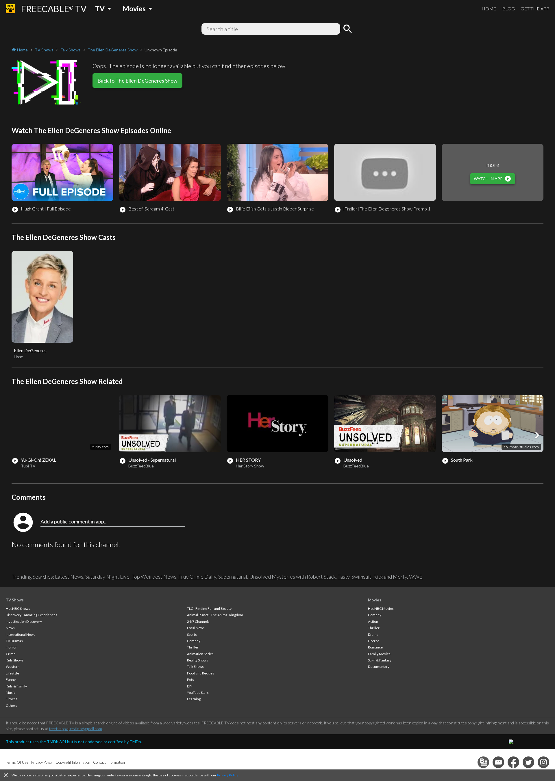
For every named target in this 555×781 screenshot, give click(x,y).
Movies (374, 600)
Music (10, 692)
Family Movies (379, 654)
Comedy (193, 641)
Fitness (11, 699)
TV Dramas (14, 641)
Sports (192, 634)
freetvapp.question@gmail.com (75, 728)
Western (13, 666)
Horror (11, 647)
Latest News (69, 576)
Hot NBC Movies (381, 608)
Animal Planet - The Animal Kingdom (215, 615)
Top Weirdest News (154, 576)
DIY (189, 686)
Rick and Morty (390, 576)
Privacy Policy (227, 775)
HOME (489, 8)
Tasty (343, 576)
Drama (373, 634)
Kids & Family (16, 686)
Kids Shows (14, 660)
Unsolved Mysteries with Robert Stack (292, 576)
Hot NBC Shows (18, 608)
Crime (11, 654)
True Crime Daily (197, 576)
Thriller (193, 647)
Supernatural (232, 576)
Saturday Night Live (107, 576)
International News (20, 634)
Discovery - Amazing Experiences (31, 615)
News (10, 628)
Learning (194, 699)
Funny (11, 679)
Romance (375, 647)
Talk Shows (195, 666)
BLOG (508, 8)
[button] (537, 435)
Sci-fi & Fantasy (379, 660)
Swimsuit (361, 576)
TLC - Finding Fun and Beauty (209, 608)
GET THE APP (535, 8)
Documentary (378, 666)
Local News (196, 628)
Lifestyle (12, 673)
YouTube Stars (198, 692)
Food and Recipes (200, 673)
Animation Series (200, 654)
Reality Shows (197, 660)
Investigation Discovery (24, 621)
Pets (190, 679)
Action (373, 621)
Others (11, 705)
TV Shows (15, 600)
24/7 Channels (198, 621)
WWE (416, 576)
